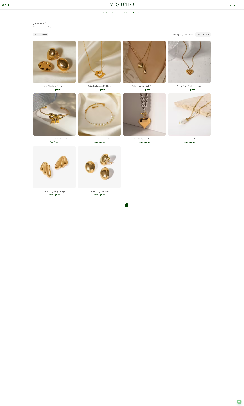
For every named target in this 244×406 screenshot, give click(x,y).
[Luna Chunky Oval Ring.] (99, 167)
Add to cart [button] (54, 142)
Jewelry (42, 27)
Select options (54, 89)
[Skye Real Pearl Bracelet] (99, 114)
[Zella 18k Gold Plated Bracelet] (54, 114)
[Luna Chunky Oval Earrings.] (54, 62)
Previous (118, 205)
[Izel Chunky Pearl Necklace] (144, 114)
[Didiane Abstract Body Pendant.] (144, 62)
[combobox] (203, 34)
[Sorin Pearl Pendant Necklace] (189, 114)
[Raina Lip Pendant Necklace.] (99, 62)
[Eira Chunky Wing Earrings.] (54, 167)
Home (35, 27)
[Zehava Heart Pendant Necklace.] (189, 62)
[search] (230, 5)
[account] (235, 5)
